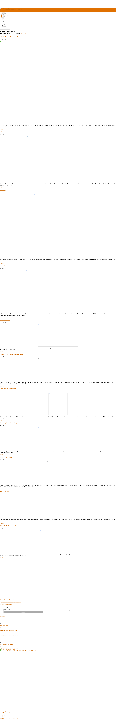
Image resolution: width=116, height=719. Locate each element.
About (4, 711)
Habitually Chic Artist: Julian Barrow (9, 526)
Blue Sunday (3, 190)
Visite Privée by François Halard (8, 388)
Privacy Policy (7, 712)
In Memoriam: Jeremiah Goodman (8, 132)
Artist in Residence (4, 491)
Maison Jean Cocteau (5, 320)
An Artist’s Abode (4, 266)
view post (2, 129)
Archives (5, 715)
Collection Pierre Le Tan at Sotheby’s (9, 36)
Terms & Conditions (8, 714)
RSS (3, 716)
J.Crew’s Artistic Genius (6, 457)
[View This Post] (58, 82)
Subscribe (6, 607)
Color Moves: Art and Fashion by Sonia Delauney (12, 354)
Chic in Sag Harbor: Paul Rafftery (8, 423)
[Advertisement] (58, 4)
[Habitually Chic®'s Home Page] (11, 9)
